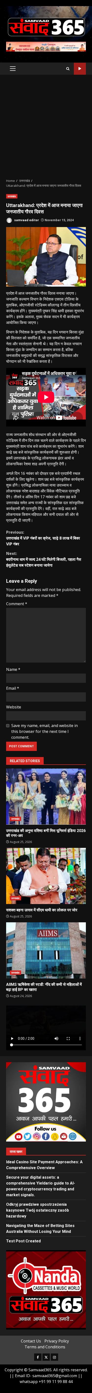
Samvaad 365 (80, 69)
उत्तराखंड (12, 196)
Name (13, 669)
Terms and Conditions (45, 1347)
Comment (16, 603)
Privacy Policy (56, 1341)
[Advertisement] (46, 126)
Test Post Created (23, 1241)
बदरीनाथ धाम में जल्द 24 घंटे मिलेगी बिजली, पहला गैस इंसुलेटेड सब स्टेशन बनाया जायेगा (43, 559)
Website (13, 707)
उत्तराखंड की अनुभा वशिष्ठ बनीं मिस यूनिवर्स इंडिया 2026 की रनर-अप (46, 797)
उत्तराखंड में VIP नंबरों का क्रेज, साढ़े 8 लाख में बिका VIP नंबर (43, 538)
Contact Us (31, 1341)
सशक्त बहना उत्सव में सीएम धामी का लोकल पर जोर (46, 876)
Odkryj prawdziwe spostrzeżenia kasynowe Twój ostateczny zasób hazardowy (37, 1210)
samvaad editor (26, 220)
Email (12, 688)
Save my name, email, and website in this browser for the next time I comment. (44, 731)
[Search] (67, 68)
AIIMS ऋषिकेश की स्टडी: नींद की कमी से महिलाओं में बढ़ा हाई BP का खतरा (46, 950)
